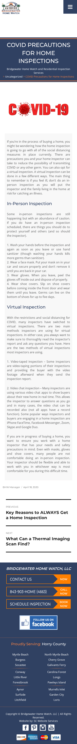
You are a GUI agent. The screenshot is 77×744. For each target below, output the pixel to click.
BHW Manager (11, 487)
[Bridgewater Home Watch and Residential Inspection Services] (11, 8)
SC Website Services (45, 721)
